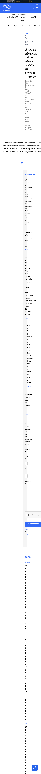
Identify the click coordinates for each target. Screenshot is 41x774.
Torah (24, 26)
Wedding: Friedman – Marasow (26, 598)
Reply (26, 250)
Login (26, 530)
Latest (4, 26)
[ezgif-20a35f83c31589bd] (20, 1)
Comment (28, 483)
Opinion (17, 26)
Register (27, 534)
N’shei (30, 26)
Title (26, 458)
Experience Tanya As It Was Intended (26, 679)
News (10, 26)
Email (27, 470)
